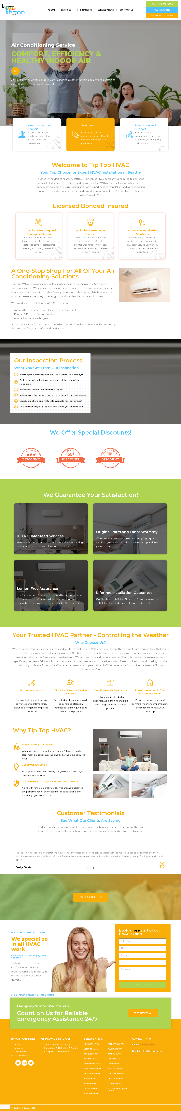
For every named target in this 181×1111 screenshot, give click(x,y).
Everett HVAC (90, 1083)
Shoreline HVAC (115, 1083)
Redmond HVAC (91, 1043)
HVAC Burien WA (115, 1068)
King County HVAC (93, 1068)
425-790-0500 (147, 1044)
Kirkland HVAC (90, 1058)
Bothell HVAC (90, 1078)
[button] (87, 868)
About (51, 10)
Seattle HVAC (114, 1063)
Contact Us (126, 10)
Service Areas (106, 10)
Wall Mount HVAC (92, 1073)
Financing (86, 10)
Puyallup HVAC (115, 1048)
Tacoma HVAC (115, 1058)
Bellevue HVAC (91, 1048)
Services (66, 10)
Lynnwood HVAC (92, 1088)
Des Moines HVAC (116, 1073)
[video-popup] (15, 71)
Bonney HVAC (114, 1053)
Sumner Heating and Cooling (118, 1089)
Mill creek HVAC (91, 1093)
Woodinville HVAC (92, 1063)
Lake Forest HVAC (116, 1078)
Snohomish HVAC (116, 1043)
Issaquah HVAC (91, 1053)
